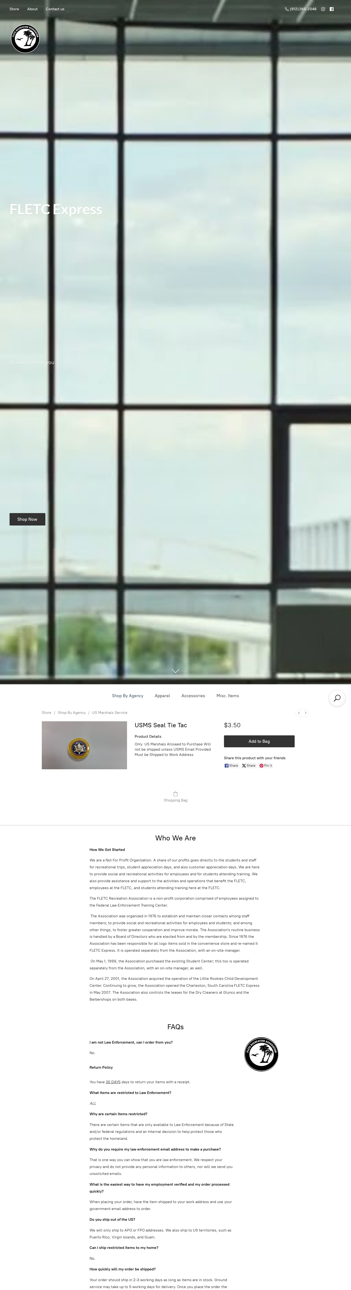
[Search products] (337, 698)
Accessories (193, 695)
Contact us (55, 9)
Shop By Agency (127, 695)
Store (14, 9)
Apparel (162, 695)
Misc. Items (228, 695)
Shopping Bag (175, 800)
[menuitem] (299, 712)
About (32, 9)
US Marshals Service (110, 712)
